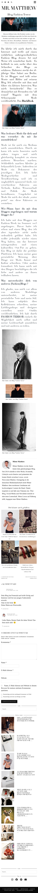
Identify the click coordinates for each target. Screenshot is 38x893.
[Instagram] (2, 2)
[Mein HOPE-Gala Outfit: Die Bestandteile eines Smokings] (7, 797)
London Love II (31, 578)
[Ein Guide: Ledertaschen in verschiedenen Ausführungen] (28, 521)
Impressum (24, 888)
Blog (3, 82)
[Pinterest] (5, 2)
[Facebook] (8, 2)
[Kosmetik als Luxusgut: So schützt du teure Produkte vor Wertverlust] (7, 743)
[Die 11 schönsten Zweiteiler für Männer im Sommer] (7, 725)
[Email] (25, 879)
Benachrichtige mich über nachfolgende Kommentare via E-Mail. (17, 694)
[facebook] (16, 879)
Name (4, 663)
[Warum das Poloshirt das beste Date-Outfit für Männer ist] (10, 521)
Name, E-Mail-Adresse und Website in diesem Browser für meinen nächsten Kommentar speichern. (19, 688)
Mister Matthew (12, 888)
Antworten (5, 608)
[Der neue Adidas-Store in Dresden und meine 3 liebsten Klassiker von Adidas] (7, 851)
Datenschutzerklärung (25, 890)
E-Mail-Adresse (7, 670)
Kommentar (6, 642)
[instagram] (12, 879)
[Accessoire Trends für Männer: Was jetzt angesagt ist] (7, 779)
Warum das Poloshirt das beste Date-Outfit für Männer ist (9, 537)
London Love (7, 578)
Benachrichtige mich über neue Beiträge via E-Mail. (14, 696)
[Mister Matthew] (19, 8)
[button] (35, 2)
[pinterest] (21, 879)
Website (4, 678)
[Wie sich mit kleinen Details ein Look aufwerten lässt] (10, 552)
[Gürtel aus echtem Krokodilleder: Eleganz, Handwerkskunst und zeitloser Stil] (28, 552)
